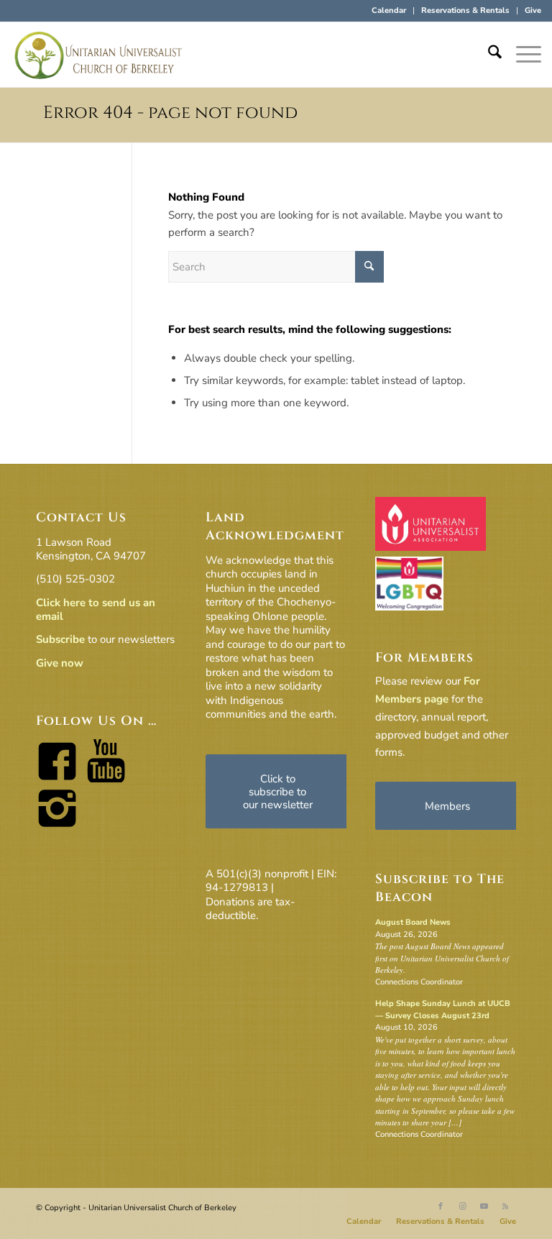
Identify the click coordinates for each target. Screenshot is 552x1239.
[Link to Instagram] (462, 1206)
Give (533, 10)
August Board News (413, 922)
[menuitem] (389, 10)
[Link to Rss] (505, 1206)
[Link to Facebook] (440, 1206)
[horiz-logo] (98, 54)
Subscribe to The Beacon (440, 888)
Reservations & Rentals (465, 10)
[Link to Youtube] (483, 1206)
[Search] (488, 54)
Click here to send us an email (95, 609)
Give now (59, 663)
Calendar (389, 10)
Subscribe (60, 639)
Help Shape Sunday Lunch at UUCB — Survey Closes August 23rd (442, 1009)
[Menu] (521, 54)
